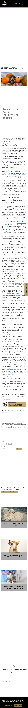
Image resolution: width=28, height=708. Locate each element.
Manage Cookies (8, 705)
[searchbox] (10, 3)
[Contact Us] (19, 3)
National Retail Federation (15, 161)
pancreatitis (10, 320)
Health (13, 67)
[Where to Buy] (22, 4)
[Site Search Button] (16, 3)
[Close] (25, 699)
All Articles (4, 67)
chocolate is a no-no (18, 295)
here (11, 218)
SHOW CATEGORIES (26, 289)
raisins (22, 315)
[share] (11, 444)
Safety (21, 67)
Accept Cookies (18, 705)
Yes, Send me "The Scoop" (9, 492)
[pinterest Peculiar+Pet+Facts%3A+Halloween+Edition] (9, 444)
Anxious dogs (13, 369)
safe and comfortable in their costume (17, 174)
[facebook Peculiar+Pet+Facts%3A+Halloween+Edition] (7, 444)
